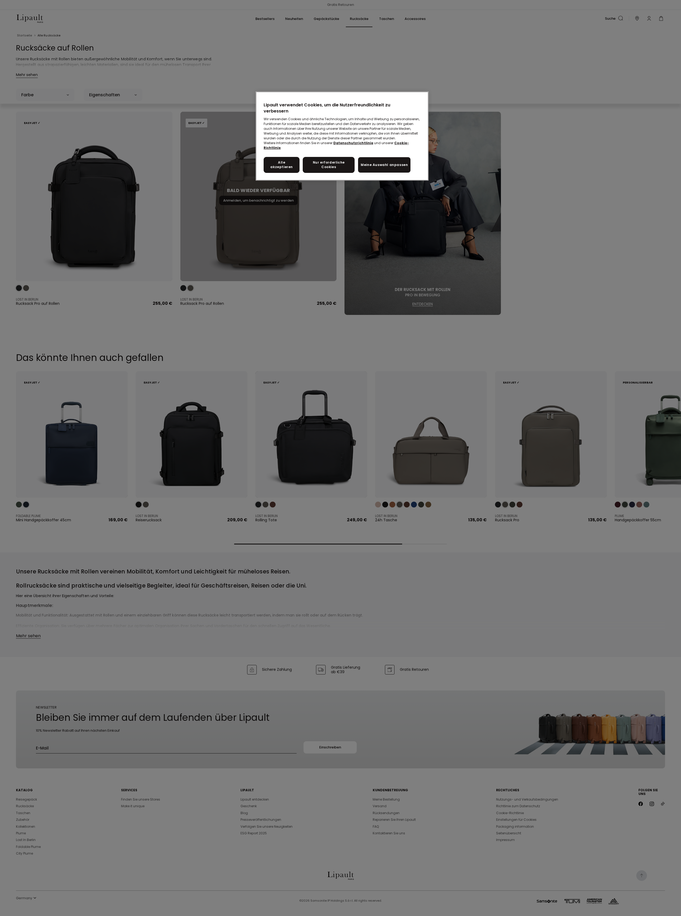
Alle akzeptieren (281, 164)
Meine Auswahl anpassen (384, 165)
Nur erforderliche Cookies (329, 164)
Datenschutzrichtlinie (353, 143)
